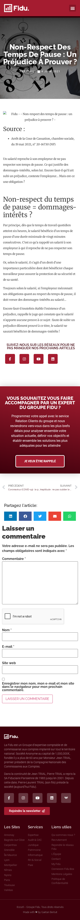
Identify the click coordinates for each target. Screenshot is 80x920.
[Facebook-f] (10, 359)
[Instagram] (24, 359)
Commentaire (14, 559)
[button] (72, 8)
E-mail (8, 646)
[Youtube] (38, 359)
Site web (9, 663)
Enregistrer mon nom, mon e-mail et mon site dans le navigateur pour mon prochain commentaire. (38, 687)
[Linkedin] (53, 359)
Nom (7, 630)
